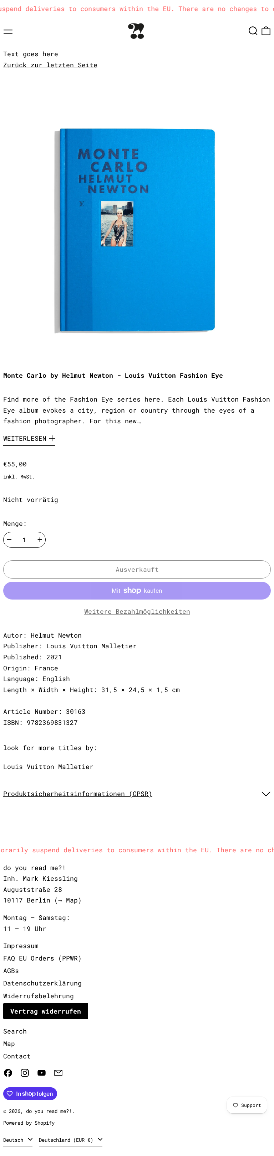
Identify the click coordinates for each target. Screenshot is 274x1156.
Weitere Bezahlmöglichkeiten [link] (137, 611)
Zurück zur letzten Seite (50, 65)
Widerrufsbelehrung (38, 996)
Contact (17, 1056)
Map (9, 1043)
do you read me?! (49, 1111)
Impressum (21, 945)
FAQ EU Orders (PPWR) (42, 958)
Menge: (15, 523)
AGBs (11, 970)
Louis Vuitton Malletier (48, 766)
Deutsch (14, 1139)
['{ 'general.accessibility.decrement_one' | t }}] (9, 539)
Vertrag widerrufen (45, 1011)
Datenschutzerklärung (42, 983)
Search (15, 1031)
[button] (253, 31)
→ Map (68, 900)
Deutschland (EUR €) (67, 1139)
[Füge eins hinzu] (39, 539)
